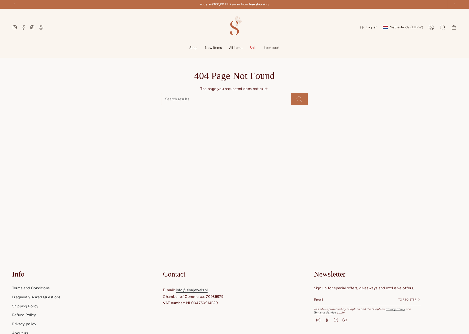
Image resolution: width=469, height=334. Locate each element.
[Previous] (14, 4)
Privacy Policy (395, 309)
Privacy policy (24, 324)
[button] (193, 48)
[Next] (454, 4)
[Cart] (453, 27)
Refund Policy (24, 315)
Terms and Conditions (31, 288)
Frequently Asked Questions (36, 297)
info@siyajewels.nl (192, 290)
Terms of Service (325, 312)
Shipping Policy (25, 306)
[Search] (299, 99)
